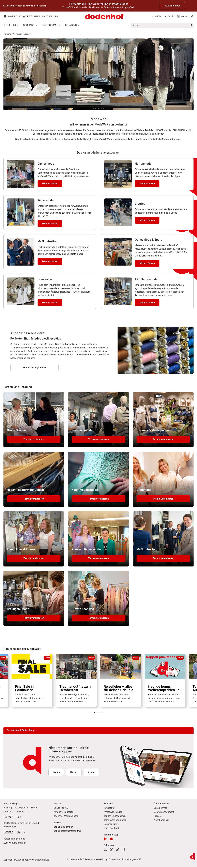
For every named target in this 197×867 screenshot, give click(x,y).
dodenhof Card (111, 828)
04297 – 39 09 (14, 832)
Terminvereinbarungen (115, 820)
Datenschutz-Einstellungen (122, 859)
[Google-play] (105, 839)
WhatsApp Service (113, 812)
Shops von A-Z (61, 808)
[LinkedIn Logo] (123, 849)
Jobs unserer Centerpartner (67, 831)
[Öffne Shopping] (36, 25)
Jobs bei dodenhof (63, 827)
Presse (157, 816)
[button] (93, 108)
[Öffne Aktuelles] (18, 25)
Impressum (73, 859)
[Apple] (111, 839)
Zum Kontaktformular (14, 842)
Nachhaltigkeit (161, 820)
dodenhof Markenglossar (66, 816)
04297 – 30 (12, 817)
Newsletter (109, 808)
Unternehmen (160, 808)
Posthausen (17, 34)
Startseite (7, 34)
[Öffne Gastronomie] (60, 25)
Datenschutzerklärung (96, 859)
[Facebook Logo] (111, 849)
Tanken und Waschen (115, 816)
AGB (139, 859)
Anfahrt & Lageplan (63, 812)
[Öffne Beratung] (78, 25)
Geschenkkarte (111, 824)
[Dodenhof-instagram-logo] (105, 849)
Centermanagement (164, 812)
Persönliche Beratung (14, 838)
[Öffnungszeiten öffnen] (192, 856)
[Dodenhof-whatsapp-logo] (117, 849)
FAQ (82, 859)
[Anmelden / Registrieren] (191, 16)
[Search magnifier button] (190, 25)
